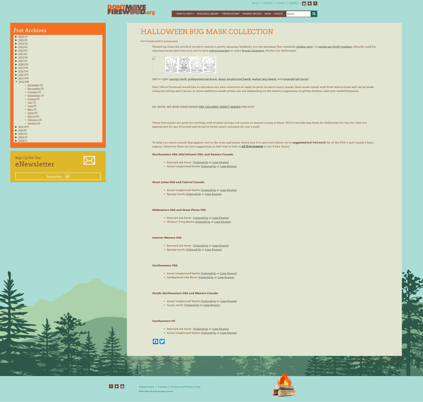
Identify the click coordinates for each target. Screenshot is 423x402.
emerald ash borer (295, 79)
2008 (21, 140)
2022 (21, 50)
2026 (21, 36)
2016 (21, 71)
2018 (20, 64)
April (31, 113)
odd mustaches (219, 50)
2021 (20, 54)
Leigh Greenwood (170, 41)
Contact (268, 3)
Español (294, 3)
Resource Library (208, 13)
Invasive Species (252, 13)
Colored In (201, 162)
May (30, 109)
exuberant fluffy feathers (335, 46)
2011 (20, 130)
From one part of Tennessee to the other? (376, 360)
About (256, 3)
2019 (21, 60)
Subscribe (54, 176)
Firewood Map (230, 13)
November (34, 88)
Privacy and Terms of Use (185, 386)
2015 (20, 74)
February (33, 119)
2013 (21, 81)
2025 (21, 40)
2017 (20, 67)
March (32, 116)
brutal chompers (253, 50)
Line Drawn (220, 162)
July (30, 102)
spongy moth (178, 79)
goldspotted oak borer (202, 79)
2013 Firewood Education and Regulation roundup (160, 360)
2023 (21, 47)
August (32, 99)
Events (278, 13)
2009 (21, 137)
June (30, 106)
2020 (21, 57)
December (33, 85)
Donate (281, 3)
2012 (20, 126)
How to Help (184, 13)
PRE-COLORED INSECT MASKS (220, 106)
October (32, 92)
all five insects (252, 146)
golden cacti (304, 46)
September (34, 95)
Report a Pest (146, 386)
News (268, 13)
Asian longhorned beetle (234, 79)
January (32, 123)
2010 (21, 133)
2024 (21, 43)
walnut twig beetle (264, 79)
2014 (21, 78)
